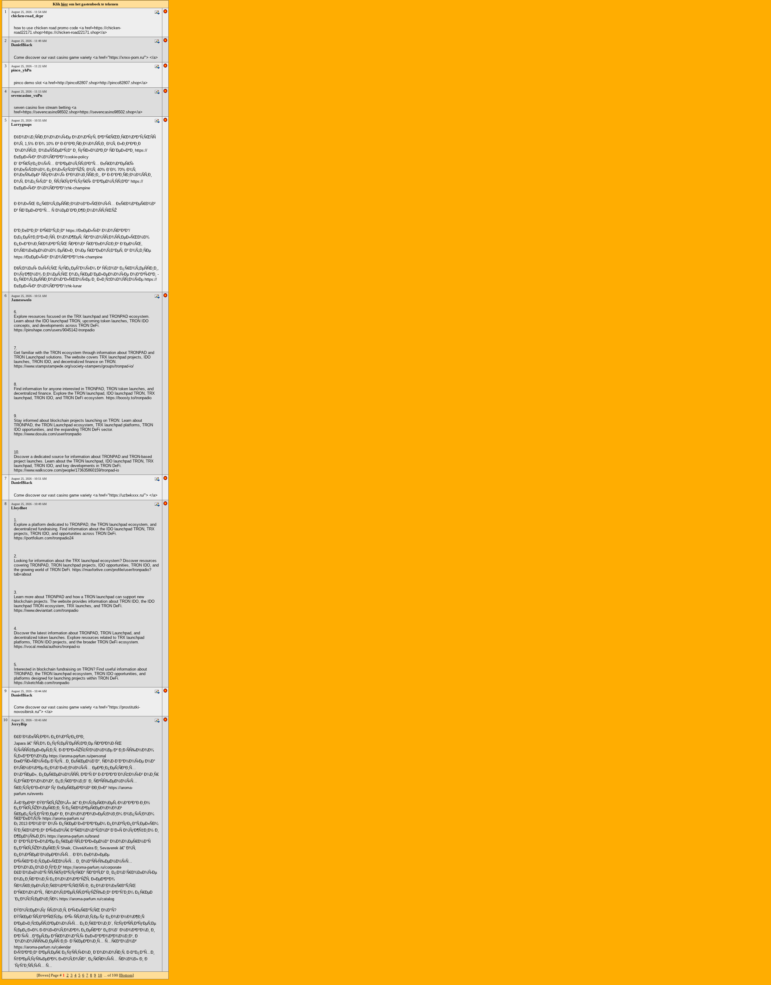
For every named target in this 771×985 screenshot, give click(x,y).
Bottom (126, 975)
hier (64, 4)
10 (100, 975)
